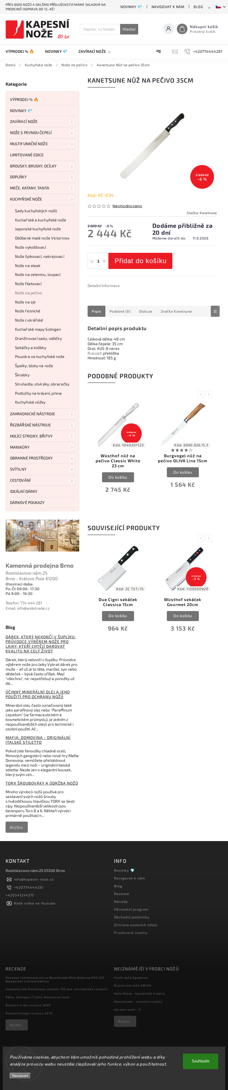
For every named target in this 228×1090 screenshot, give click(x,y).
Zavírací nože (24, 121)
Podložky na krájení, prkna (38, 393)
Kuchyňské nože (26, 199)
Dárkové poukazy (27, 502)
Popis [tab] (96, 311)
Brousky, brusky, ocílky (33, 166)
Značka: (202, 213)
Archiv (16, 827)
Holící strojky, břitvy (31, 436)
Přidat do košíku (141, 261)
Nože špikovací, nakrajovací (39, 256)
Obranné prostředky (31, 458)
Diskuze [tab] (145, 311)
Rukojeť (94, 353)
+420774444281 (29, 887)
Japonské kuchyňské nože (38, 228)
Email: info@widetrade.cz (27, 608)
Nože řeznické (27, 310)
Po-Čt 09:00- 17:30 (22, 588)
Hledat (129, 29)
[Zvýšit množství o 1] (104, 261)
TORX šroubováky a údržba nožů (42, 783)
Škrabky (22, 374)
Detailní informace (104, 285)
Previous (201, 394)
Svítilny (18, 469)
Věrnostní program (131, 909)
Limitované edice (27, 154)
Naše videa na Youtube (35, 903)
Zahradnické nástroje (32, 413)
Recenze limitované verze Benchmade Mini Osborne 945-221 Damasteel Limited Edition (55, 979)
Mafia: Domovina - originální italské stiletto (38, 740)
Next (209, 394)
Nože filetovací (28, 283)
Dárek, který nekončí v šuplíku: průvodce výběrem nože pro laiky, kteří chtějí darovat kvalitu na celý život (41, 643)
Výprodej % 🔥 (24, 99)
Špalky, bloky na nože (34, 365)
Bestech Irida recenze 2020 (28, 1005)
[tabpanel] (118, 452)
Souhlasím (200, 1061)
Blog (198, 6)
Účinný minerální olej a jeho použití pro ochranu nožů (38, 694)
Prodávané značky (131, 932)
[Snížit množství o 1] (91, 261)
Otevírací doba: (19, 584)
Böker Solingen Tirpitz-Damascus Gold (37, 997)
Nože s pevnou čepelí (31, 132)
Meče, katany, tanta (29, 188)
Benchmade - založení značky (138, 1001)
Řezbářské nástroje (30, 424)
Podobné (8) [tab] (120, 311)
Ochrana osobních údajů (135, 925)
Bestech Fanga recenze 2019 (29, 1013)
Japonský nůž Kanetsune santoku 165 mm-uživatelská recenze (57, 989)
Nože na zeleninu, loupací (38, 274)
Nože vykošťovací (30, 247)
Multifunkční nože (29, 143)
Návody (121, 901)
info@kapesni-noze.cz (34, 879)
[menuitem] (22, 51)
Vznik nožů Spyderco (131, 977)
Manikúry (19, 447)
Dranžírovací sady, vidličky (38, 338)
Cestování (20, 480)
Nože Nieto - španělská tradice (139, 993)
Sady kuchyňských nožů (36, 210)
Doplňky (18, 176)
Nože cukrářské (29, 320)
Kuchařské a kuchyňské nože (40, 219)
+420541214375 (20, 895)
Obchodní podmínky (132, 917)
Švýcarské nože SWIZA (132, 985)
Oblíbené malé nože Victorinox (42, 238)
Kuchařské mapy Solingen (38, 329)
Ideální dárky (23, 491)
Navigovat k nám (168, 6)
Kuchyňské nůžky (30, 402)
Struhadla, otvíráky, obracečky (42, 384)
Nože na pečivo (28, 292)
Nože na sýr (25, 302)
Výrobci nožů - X (127, 1009)
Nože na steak (27, 265)
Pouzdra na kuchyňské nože (40, 356)
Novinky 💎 (131, 6)
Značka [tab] (176, 311)
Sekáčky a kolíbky (30, 347)
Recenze (121, 893)
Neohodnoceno (127, 206)
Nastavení (20, 1076)
